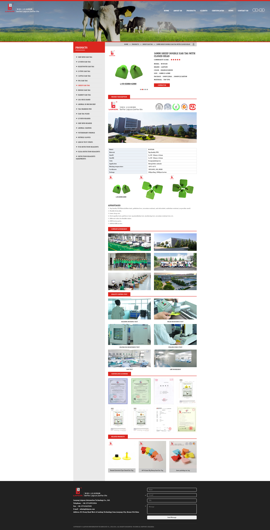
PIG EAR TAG (83, 81)
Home (126, 44)
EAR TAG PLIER (83, 114)
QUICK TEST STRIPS (85, 142)
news (230, 11)
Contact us (162, 85)
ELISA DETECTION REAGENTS (89, 151)
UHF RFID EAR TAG (85, 57)
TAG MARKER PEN (85, 109)
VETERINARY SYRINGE (86, 133)
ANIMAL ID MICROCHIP (87, 104)
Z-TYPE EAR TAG (84, 71)
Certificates (218, 11)
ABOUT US (177, 11)
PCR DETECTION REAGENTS (88, 147)
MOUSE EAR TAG (84, 90)
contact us (243, 11)
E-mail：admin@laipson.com (84, 509)
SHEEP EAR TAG (84, 85)
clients (203, 11)
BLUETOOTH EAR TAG (86, 66)
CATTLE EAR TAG (84, 76)
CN (262, 10)
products (135, 44)
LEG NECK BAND (84, 100)
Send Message (171, 517)
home (166, 11)
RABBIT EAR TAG (84, 95)
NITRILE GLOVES (84, 137)
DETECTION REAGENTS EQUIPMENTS (85, 158)
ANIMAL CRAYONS (85, 128)
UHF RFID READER (85, 123)
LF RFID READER (84, 118)
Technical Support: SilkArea (143, 527)
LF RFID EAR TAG (84, 62)
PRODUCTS (191, 11)
